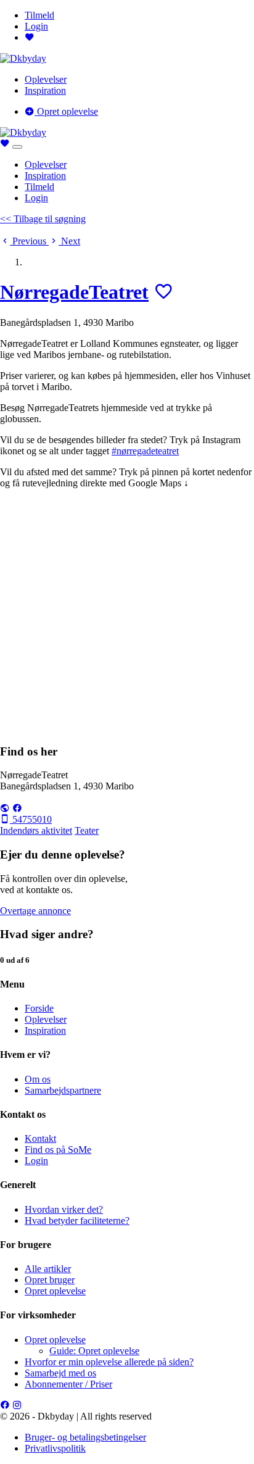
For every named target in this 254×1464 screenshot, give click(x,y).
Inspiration (45, 90)
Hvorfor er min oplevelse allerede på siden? (109, 1362)
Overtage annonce (35, 910)
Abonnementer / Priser (68, 1384)
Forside (39, 1008)
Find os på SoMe (58, 1149)
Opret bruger (50, 1280)
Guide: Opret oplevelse (94, 1350)
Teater (87, 830)
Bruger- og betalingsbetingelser (85, 1437)
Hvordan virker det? (64, 1209)
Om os (38, 1079)
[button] (24, 241)
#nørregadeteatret (145, 451)
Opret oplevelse (66, 111)
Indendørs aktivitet (36, 830)
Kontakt (40, 1138)
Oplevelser (46, 79)
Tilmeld (39, 15)
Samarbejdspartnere (63, 1090)
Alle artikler (48, 1268)
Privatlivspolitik (55, 1448)
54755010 (31, 819)
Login (36, 26)
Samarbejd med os (60, 1373)
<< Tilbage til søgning (43, 219)
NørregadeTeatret (74, 292)
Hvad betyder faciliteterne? (77, 1220)
